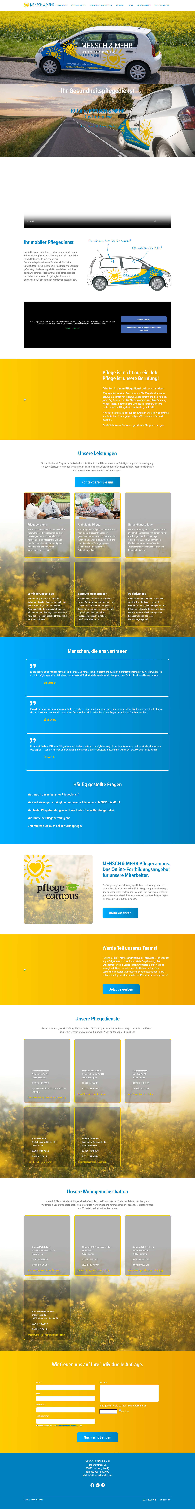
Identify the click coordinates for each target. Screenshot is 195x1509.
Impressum (165, 1500)
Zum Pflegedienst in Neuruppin (92, 1094)
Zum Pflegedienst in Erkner (39, 1162)
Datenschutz (149, 1500)
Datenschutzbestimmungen (68, 1425)
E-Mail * (39, 1393)
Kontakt (120, 5)
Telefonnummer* (42, 1416)
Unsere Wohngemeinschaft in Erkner (43, 1270)
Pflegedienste (78, 5)
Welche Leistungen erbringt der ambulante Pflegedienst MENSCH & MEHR (74, 802)
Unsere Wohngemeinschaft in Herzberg (145, 1270)
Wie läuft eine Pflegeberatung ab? (49, 818)
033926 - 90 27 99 (40, 1083)
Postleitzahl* (41, 1404)
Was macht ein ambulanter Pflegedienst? (53, 794)
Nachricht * (103, 1382)
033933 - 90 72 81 (141, 1083)
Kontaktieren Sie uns (97, 482)
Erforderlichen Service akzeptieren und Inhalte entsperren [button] (144, 329)
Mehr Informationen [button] (72, 328)
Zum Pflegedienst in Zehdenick (92, 1162)
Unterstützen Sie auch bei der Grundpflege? (55, 826)
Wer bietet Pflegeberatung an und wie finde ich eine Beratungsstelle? (71, 810)
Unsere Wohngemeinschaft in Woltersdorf (46, 1335)
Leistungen (61, 5)
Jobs (130, 5)
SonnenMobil (144, 5)
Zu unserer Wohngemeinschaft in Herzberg (46, 1097)
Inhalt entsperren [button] (143, 319)
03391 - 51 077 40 (90, 1083)
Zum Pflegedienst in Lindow (141, 1094)
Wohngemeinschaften (101, 5)
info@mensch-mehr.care (100, 1475)
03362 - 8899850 (40, 1259)
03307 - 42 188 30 (90, 1151)
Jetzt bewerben (121, 989)
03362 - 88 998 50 (40, 1151)
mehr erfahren (120, 913)
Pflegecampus (162, 5)
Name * (39, 1382)
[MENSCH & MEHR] (39, 5)
